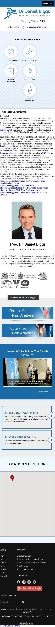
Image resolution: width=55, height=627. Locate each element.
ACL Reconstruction (30, 99)
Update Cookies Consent (10, 626)
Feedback (12, 609)
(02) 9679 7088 (35, 21)
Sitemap (48, 609)
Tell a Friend (39, 609)
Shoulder (4, 562)
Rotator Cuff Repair (29, 60)
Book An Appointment (36, 27)
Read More (43, 392)
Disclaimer (21, 609)
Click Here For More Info (27, 190)
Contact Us (27, 612)
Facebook (18, 582)
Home (3, 556)
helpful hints (5, 130)
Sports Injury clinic (20, 436)
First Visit (4, 569)
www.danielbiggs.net (9, 185)
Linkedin (34, 582)
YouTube (29, 582)
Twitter (24, 582)
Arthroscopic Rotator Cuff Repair (30, 559)
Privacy (30, 609)
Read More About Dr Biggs (23, 297)
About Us (4, 559)
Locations (14, 27)
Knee (3, 566)
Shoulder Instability (11, 80)
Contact (4, 576)
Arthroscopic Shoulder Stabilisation (31, 562)
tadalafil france (27, 185)
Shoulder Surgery (11, 60)
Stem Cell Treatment (21, 412)
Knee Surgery (29, 79)
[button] (13, 478)
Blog (2, 572)
